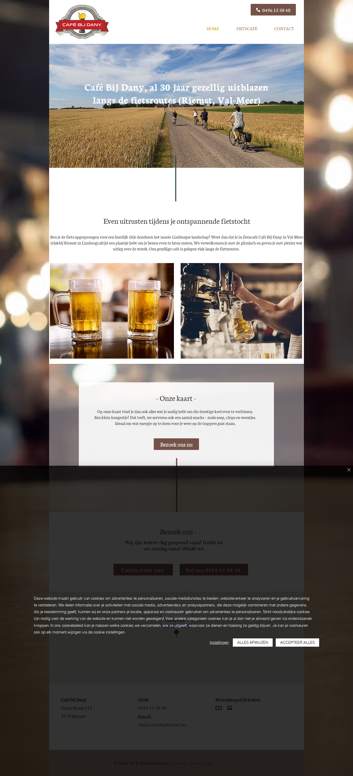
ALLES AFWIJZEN (252, 642)
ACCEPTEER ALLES (297, 642)
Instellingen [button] (219, 642)
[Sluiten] (349, 470)
